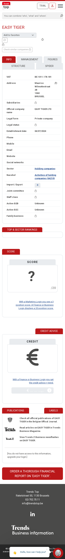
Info (9, 59)
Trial (42, 5)
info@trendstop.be (32, 503)
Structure (18, 66)
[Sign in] (52, 6)
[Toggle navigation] (59, 5)
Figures (53, 59)
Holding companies (45, 168)
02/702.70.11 (32, 499)
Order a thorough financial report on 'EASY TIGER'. (32, 473)
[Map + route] (56, 83)
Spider (49, 66)
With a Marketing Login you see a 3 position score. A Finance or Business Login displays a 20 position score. (35, 305)
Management (29, 59)
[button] (37, 185)
